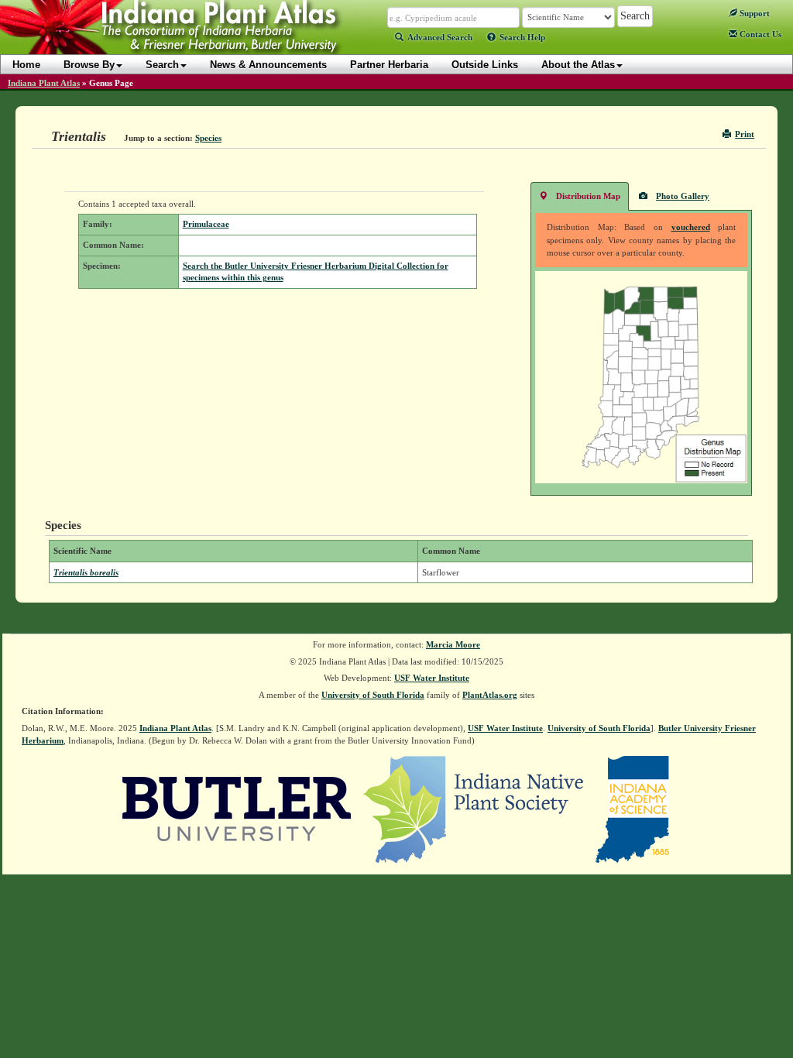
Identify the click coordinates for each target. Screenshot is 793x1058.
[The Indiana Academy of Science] (632, 807)
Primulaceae (206, 223)
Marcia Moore (453, 644)
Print (744, 134)
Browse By (89, 64)
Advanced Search (439, 37)
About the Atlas (578, 64)
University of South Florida (372, 694)
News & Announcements (268, 64)
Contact (759, 34)
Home (26, 64)
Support (753, 13)
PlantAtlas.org (489, 694)
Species (208, 138)
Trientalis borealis (85, 572)
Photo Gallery (682, 196)
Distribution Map (588, 196)
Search (162, 64)
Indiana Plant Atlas (44, 83)
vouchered (690, 227)
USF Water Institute (431, 677)
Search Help (522, 37)
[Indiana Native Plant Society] (474, 807)
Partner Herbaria (389, 64)
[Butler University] (237, 807)
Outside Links (484, 64)
